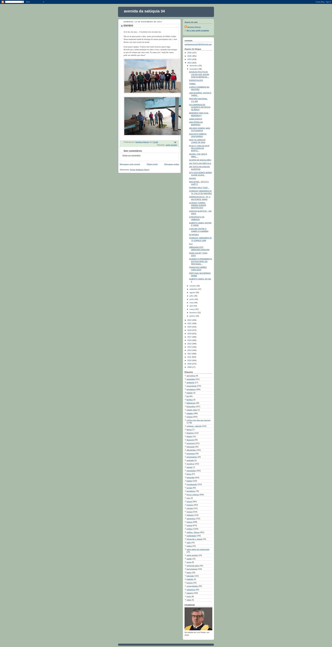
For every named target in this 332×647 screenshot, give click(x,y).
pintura (189, 522)
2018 (189, 334)
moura (189, 501)
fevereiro (193, 313)
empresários (192, 457)
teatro (189, 572)
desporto (190, 440)
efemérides (191, 450)
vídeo (189, 600)
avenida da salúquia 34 (144, 11)
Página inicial (152, 164)
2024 (189, 59)
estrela (189, 467)
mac (188, 498)
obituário (190, 515)
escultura (190, 464)
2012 (189, 354)
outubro (193, 286)
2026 (189, 53)
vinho (189, 596)
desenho (190, 433)
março (192, 309)
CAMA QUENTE (195, 119)
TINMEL (192, 84)
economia (191, 443)
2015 (189, 344)
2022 (189, 320)
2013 (189, 350)
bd (188, 396)
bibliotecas (191, 403)
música (189, 512)
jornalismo (191, 491)
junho (192, 299)
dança (189, 430)
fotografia (190, 477)
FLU (191, 244)
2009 (189, 364)
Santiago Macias (194, 27)
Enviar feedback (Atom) (139, 170)
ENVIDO (192, 178)
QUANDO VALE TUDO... (199, 188)
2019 (189, 330)
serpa (189, 562)
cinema (190, 417)
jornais (189, 488)
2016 (189, 340)
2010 (189, 360)
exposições (191, 471)
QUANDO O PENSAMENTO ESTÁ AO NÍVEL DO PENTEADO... (200, 261)
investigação (192, 484)
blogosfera (191, 406)
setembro (194, 289)
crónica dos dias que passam (199, 420)
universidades (192, 586)
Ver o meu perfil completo (197, 30)
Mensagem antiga (171, 164)
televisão (190, 576)
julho (192, 296)
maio (192, 303)
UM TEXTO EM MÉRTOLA (200, 163)
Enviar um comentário (131, 155)
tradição (190, 579)
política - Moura (193, 532)
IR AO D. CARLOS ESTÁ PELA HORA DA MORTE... (199, 148)
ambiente (190, 382)
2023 (189, 63)
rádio (189, 543)
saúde (189, 559)
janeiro (193, 316)
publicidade (191, 536)
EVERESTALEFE (196, 80)
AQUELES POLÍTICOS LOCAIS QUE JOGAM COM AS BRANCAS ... (199, 74)
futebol (189, 481)
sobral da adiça (193, 566)
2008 (189, 367)
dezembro (194, 66)
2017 (189, 337)
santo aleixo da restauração (198, 549)
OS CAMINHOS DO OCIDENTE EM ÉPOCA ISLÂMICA (199, 107)
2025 (189, 56)
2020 (189, 327)
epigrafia (190, 460)
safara (189, 546)
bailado (190, 393)
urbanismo (191, 590)
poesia (189, 525)
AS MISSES (194, 235)
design (189, 436)
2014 (189, 347)
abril (192, 306)
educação (191, 447)
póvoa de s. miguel (194, 539)
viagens (190, 593)
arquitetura (191, 389)
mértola (190, 508)
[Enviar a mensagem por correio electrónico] (174, 142)
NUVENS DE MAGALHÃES (200, 160)
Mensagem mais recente (130, 164)
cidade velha (192, 410)
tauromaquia (192, 569)
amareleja (191, 379)
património (191, 519)
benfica (190, 400)
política (189, 529)
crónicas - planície (194, 426)
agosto (193, 292)
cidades (190, 413)
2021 (189, 323)
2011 (189, 357)
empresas (191, 453)
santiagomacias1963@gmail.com (198, 44)
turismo (190, 583)
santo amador (171, 145)
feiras (189, 474)
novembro (194, 69)
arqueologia (191, 386)
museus (190, 505)
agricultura (191, 376)
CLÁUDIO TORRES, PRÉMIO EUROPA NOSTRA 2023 (197, 205)
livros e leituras (193, 495)
